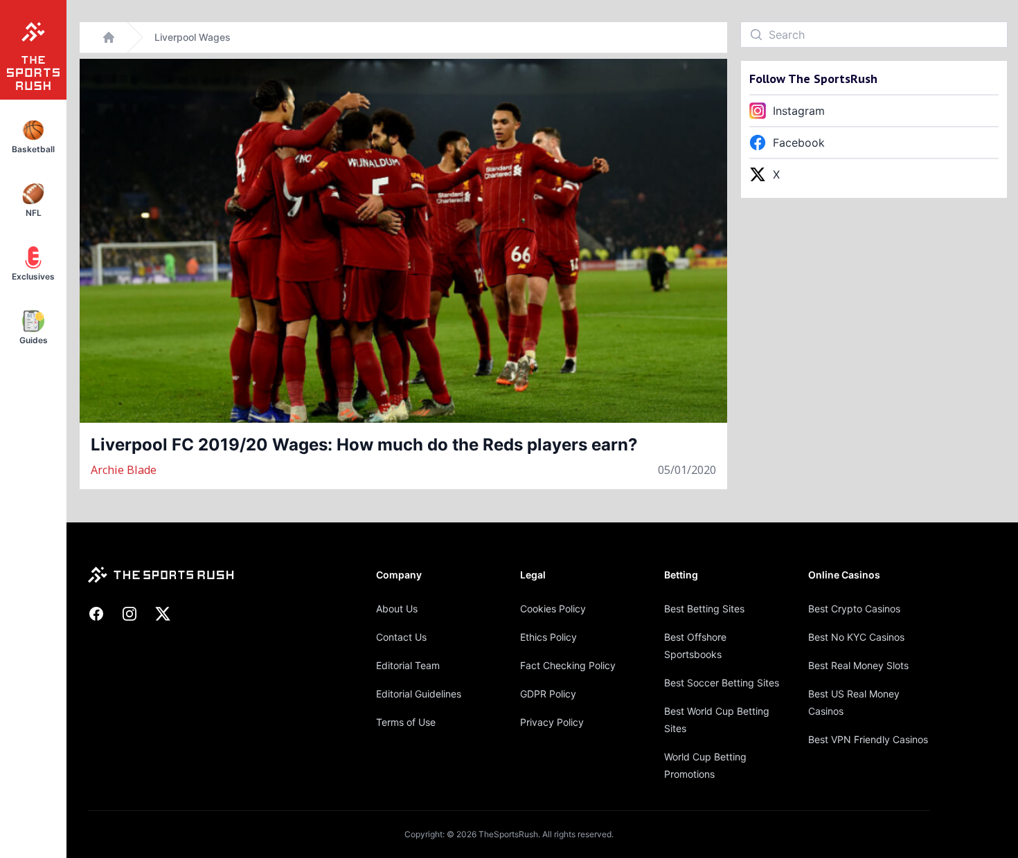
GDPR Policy (548, 694)
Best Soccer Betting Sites (721, 682)
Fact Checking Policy (568, 665)
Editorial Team (408, 665)
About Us (397, 608)
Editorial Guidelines (418, 694)
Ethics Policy (548, 637)
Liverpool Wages (192, 37)
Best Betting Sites (704, 608)
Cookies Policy (553, 608)
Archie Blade (124, 469)
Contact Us (401, 637)
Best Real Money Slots (858, 665)
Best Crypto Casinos (854, 608)
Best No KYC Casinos (856, 637)
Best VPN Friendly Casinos (868, 739)
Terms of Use (406, 722)
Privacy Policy (552, 722)
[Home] (109, 37)
